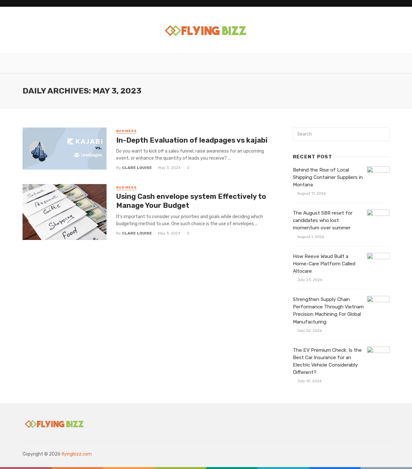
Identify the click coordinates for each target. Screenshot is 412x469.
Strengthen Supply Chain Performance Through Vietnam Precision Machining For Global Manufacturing (328, 310)
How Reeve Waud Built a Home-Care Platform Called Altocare (324, 263)
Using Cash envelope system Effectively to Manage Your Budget (191, 200)
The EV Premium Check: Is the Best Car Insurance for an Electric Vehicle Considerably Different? (327, 361)
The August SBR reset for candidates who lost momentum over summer (322, 220)
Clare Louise (137, 167)
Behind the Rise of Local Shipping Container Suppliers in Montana (328, 177)
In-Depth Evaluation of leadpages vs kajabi (191, 140)
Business (126, 131)
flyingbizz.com (76, 454)
